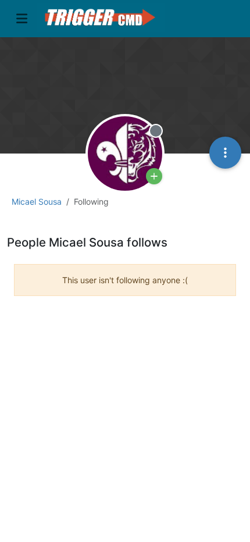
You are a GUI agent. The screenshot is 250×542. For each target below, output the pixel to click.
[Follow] (154, 176)
